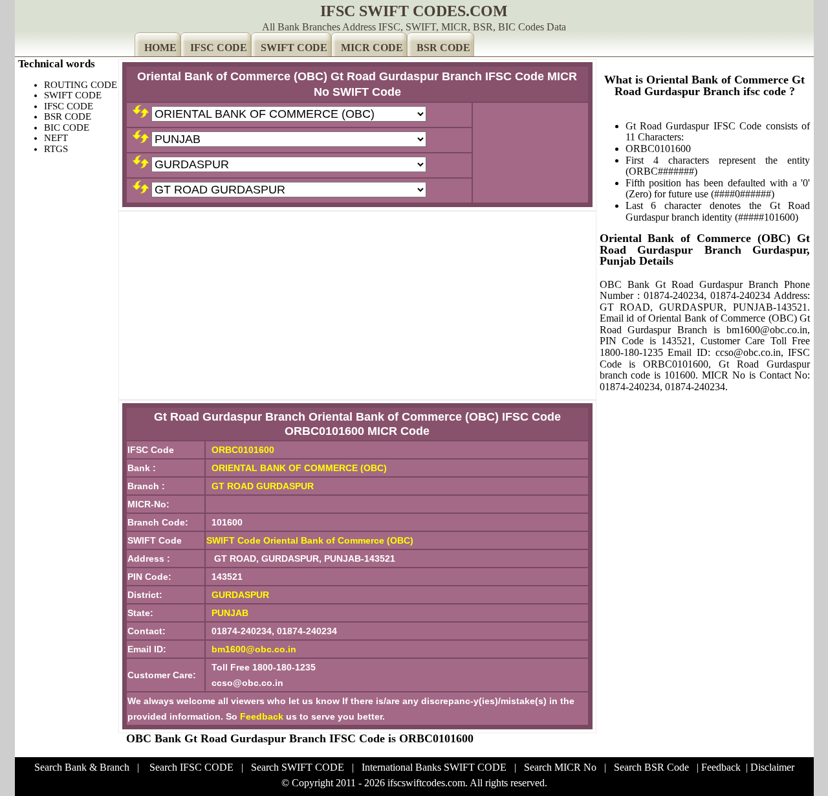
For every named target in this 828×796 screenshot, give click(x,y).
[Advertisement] (357, 305)
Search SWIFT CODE (297, 767)
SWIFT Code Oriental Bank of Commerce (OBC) (309, 540)
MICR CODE (372, 47)
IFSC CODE (218, 47)
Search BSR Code (651, 767)
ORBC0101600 (243, 450)
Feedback (261, 716)
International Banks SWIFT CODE (434, 767)
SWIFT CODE (294, 47)
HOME (160, 47)
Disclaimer (772, 767)
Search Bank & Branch (81, 767)
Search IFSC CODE (191, 767)
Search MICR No (560, 767)
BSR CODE (443, 47)
